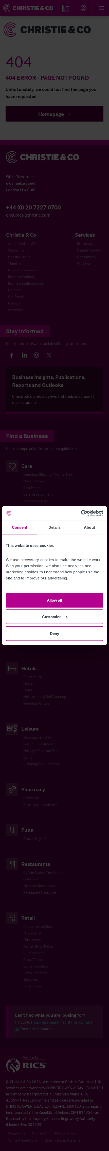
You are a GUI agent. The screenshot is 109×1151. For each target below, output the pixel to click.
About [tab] (89, 527)
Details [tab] (54, 527)
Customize (51, 617)
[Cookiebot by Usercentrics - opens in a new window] (81, 513)
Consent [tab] (19, 527)
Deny (54, 633)
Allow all (54, 600)
